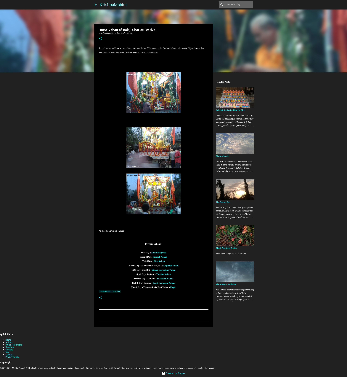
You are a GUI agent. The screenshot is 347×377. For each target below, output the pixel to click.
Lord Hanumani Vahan (164, 282)
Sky (7, 352)
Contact (9, 354)
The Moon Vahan (165, 278)
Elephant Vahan (170, 265)
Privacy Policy (12, 357)
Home (8, 340)
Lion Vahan (159, 261)
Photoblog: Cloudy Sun (226, 284)
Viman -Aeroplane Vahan (163, 269)
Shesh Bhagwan (158, 252)
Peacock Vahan (160, 256)
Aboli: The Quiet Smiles (226, 248)
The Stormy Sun (223, 202)
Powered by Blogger (175, 373)
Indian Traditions (13, 344)
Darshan (9, 347)
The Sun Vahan (163, 274)
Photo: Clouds (222, 156)
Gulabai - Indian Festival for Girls (230, 110)
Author (8, 342)
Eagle (173, 287)
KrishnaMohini (113, 4)
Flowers (9, 349)
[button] (100, 39)
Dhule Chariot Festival (110, 291)
